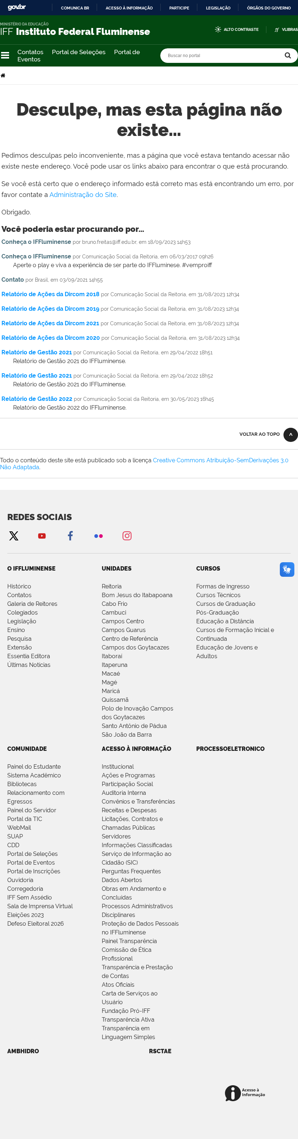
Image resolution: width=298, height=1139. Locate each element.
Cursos (208, 568)
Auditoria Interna (124, 792)
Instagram (127, 536)
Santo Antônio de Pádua (134, 726)
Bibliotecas (22, 784)
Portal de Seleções (78, 52)
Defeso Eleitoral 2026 (35, 923)
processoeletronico (230, 748)
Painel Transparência (129, 941)
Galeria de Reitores (32, 603)
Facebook (70, 536)
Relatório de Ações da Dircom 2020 (50, 337)
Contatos (30, 52)
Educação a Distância (225, 621)
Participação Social (127, 784)
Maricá (111, 691)
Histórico (19, 586)
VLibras (290, 29)
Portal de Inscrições (33, 871)
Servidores (116, 836)
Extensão (19, 647)
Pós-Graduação (217, 612)
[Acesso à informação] (246, 1094)
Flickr (98, 536)
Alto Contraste (241, 29)
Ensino (16, 630)
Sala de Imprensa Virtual (40, 906)
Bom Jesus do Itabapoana (137, 595)
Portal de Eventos (31, 862)
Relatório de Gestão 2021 (36, 352)
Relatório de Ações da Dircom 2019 (50, 308)
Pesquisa (19, 638)
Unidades (117, 568)
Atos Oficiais (118, 984)
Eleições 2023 (25, 914)
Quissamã (115, 699)
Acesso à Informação (136, 748)
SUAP (15, 836)
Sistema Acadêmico (34, 775)
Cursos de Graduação (225, 603)
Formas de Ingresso (223, 586)
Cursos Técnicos (218, 595)
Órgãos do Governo (269, 8)
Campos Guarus (124, 630)
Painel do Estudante (34, 766)
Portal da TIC (24, 819)
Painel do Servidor (31, 810)
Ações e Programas (128, 775)
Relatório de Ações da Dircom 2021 (50, 323)
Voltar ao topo (259, 434)
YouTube (42, 536)
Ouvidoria (20, 880)
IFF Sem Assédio (29, 897)
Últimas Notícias (29, 664)
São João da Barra (127, 734)
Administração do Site (83, 194)
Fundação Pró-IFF (126, 1010)
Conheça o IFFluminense (36, 241)
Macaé (111, 673)
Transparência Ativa (128, 1019)
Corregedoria (25, 888)
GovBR (17, 7)
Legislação (218, 8)
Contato (12, 279)
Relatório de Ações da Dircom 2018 (50, 294)
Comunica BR (75, 8)
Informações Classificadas (137, 845)
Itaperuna (115, 664)
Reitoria (112, 586)
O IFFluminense (31, 568)
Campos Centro (123, 621)
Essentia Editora (28, 656)
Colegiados (22, 612)
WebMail (19, 827)
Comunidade (27, 748)
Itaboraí (112, 656)
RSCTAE (160, 1051)
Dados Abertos (122, 880)
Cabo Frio (115, 603)
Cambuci (114, 612)
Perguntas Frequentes (131, 871)
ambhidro (23, 1051)
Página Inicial (3, 75)
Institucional (118, 766)
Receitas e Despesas (129, 810)
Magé (109, 682)
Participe (179, 8)
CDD (13, 845)
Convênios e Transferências (138, 801)
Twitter (13, 536)
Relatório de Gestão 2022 (36, 398)
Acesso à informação (129, 8)
